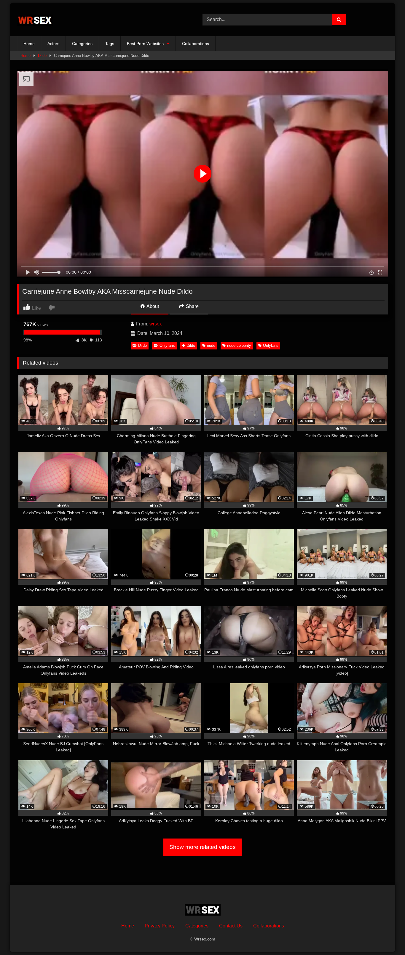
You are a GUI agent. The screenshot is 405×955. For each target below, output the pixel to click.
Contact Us (231, 925)
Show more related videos (202, 847)
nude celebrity (239, 345)
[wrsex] (35, 20)
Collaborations (195, 43)
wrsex (155, 323)
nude (211, 345)
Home (29, 43)
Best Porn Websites (145, 43)
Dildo (42, 55)
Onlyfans (167, 345)
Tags (109, 43)
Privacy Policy (160, 925)
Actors (53, 43)
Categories (82, 43)
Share (192, 306)
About (152, 306)
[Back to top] (386, 937)
